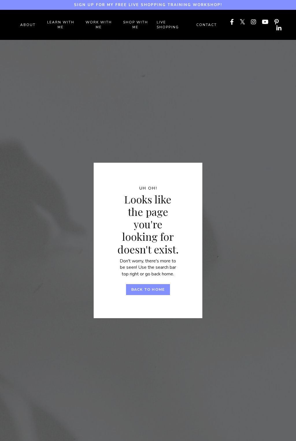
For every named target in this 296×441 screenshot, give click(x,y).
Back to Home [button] (148, 289)
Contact (206, 25)
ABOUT (28, 25)
